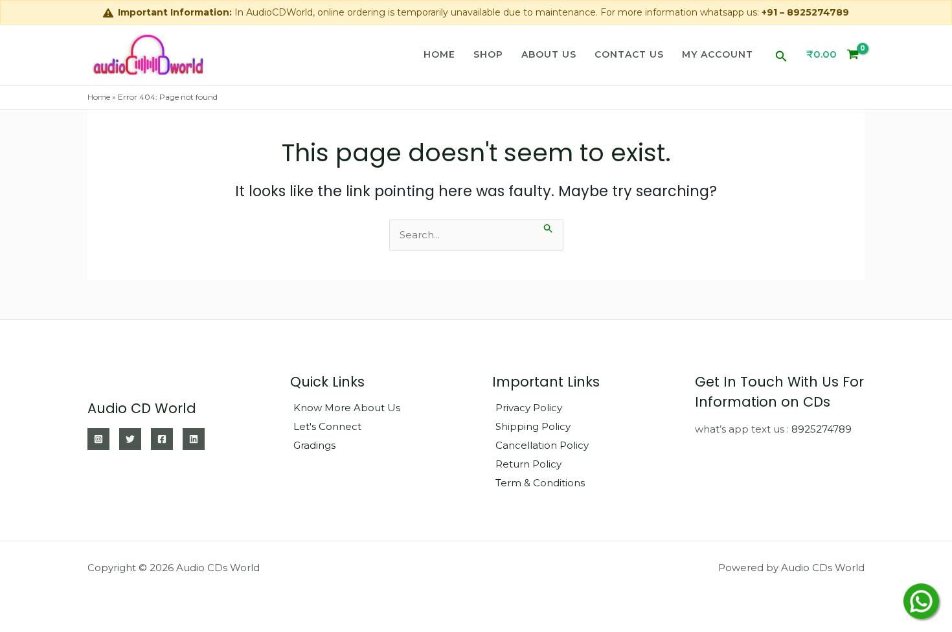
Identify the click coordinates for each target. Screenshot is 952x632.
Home (439, 54)
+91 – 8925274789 (805, 12)
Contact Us (629, 54)
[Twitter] (130, 439)
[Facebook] (162, 439)
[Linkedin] (194, 439)
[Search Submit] (548, 227)
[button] (781, 54)
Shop (488, 54)
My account (717, 54)
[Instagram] (98, 439)
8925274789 (821, 429)
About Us (548, 54)
